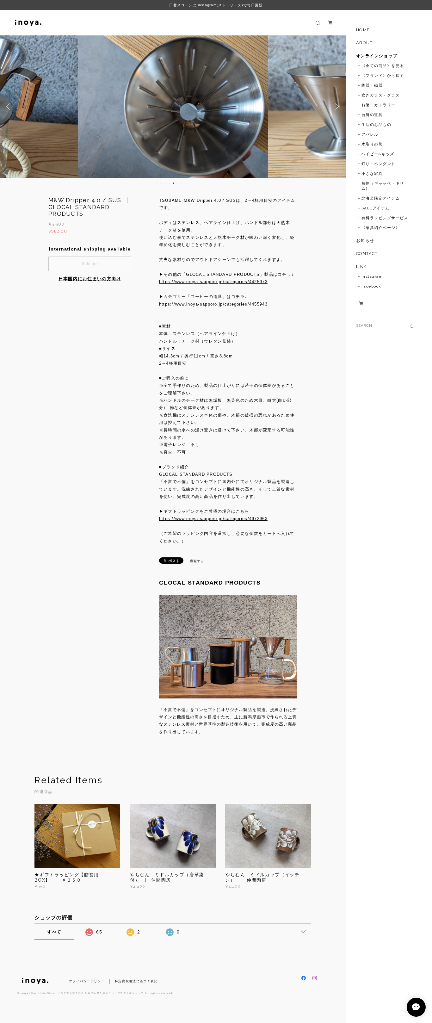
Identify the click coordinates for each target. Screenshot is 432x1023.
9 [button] (189, 183)
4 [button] (169, 183)
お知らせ (365, 240)
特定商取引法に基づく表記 (136, 981)
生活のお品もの (376, 124)
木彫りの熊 (372, 144)
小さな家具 (372, 173)
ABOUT (364, 42)
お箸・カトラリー (378, 105)
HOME (363, 30)
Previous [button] (9, 106)
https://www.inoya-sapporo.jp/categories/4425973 (213, 281)
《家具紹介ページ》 (380, 228)
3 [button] (165, 183)
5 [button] (173, 183)
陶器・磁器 (372, 85)
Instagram (372, 276)
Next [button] (336, 106)
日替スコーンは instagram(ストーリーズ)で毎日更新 (215, 5)
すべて (54, 931)
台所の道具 (372, 115)
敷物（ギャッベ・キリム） (382, 186)
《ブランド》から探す (382, 75)
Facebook (371, 286)
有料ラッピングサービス (384, 218)
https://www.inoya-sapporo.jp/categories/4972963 (213, 518)
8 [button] (185, 183)
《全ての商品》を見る (382, 66)
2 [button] (161, 183)
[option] (178, 106)
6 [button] (177, 183)
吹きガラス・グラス (380, 95)
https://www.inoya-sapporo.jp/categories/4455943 (213, 304)
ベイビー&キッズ (377, 154)
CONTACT (367, 253)
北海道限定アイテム (380, 198)
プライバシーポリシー (87, 981)
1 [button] (156, 183)
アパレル (370, 134)
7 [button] (181, 183)
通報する (197, 561)
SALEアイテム (375, 208)
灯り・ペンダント (378, 164)
